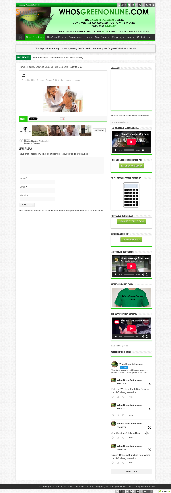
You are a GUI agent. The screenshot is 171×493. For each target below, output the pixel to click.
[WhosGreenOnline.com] (27, 13)
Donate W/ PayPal (131, 239)
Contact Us (143, 37)
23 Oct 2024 (121, 427)
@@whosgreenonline (125, 392)
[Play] (115, 150)
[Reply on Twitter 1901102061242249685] (113, 397)
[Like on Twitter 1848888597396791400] (124, 438)
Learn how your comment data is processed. (81, 210)
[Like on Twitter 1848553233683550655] (124, 463)
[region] (131, 297)
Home (20, 37)
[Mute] (143, 150)
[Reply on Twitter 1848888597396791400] (113, 438)
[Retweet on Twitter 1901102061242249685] (118, 397)
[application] (131, 142)
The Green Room (56, 37)
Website (24, 195)
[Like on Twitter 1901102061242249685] (124, 397)
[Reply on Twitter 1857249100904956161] (113, 415)
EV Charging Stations (131, 166)
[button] (131, 297)
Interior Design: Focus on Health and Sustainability (57, 57)
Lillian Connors (37, 80)
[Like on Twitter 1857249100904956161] (124, 415)
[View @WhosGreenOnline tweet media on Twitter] (148, 433)
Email (22, 187)
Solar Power (102, 37)
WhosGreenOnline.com (129, 380)
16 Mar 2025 (121, 384)
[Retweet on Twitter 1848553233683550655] (118, 463)
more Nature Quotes (119, 346)
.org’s (130, 37)
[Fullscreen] (147, 150)
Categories (75, 37)
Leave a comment (72, 80)
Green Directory (35, 37)
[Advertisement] (132, 90)
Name (23, 178)
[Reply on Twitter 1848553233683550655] (113, 463)
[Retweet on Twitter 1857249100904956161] (118, 415)
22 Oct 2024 (121, 450)
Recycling (118, 37)
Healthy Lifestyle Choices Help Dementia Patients (52, 67)
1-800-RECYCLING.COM (131, 221)
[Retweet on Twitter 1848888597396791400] (118, 438)
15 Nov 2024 (121, 409)
